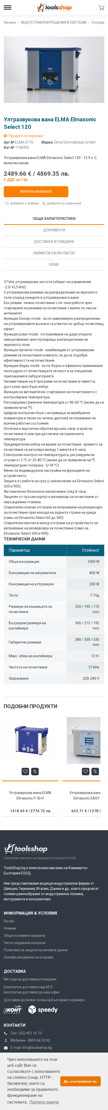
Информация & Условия (30, 913)
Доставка (15, 971)
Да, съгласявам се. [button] (80, 1081)
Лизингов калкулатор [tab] (54, 253)
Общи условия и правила (24, 936)
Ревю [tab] (54, 265)
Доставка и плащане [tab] (54, 242)
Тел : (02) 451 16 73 (26, 1033)
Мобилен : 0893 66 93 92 (30, 1040)
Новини (10, 928)
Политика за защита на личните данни (36, 950)
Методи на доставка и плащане (30, 979)
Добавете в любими (24, 203)
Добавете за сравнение (63, 203)
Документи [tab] (54, 230)
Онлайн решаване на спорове (28, 957)
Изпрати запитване (36, 191)
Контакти (14, 1025)
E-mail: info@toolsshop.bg (31, 1048)
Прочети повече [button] (44, 1102)
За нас (9, 921)
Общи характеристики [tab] (54, 219)
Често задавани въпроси (24, 943)
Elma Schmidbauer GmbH (74, 142)
